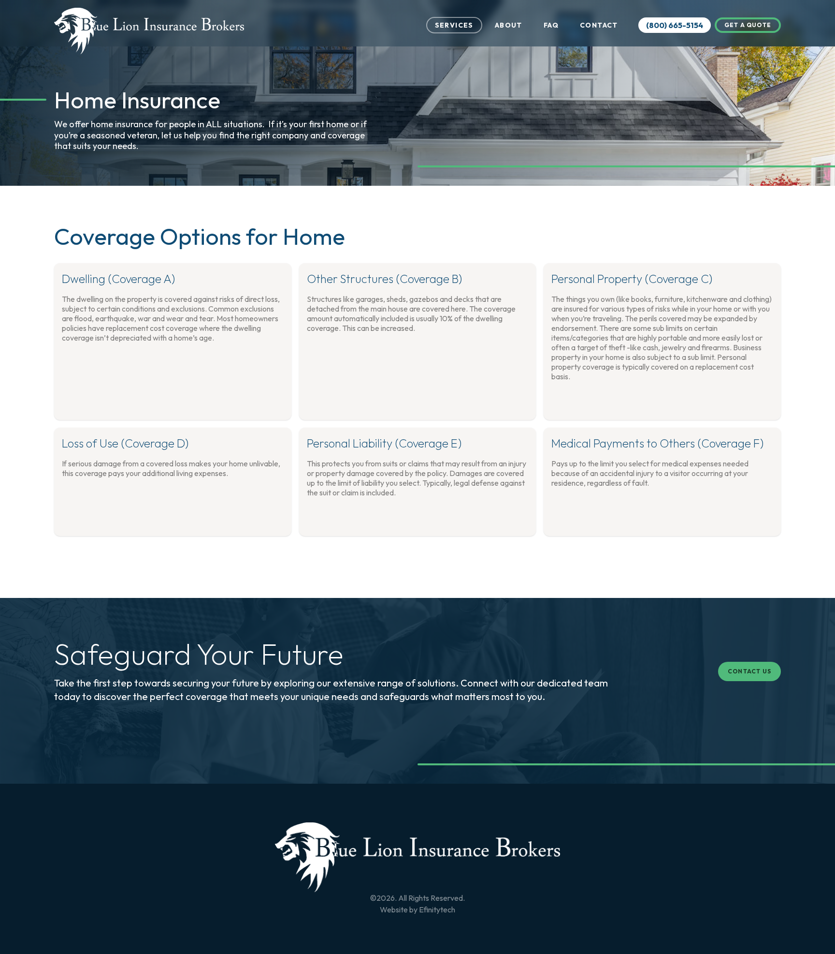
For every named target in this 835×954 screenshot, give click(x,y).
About (508, 25)
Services (454, 25)
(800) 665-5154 (674, 25)
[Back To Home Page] (417, 857)
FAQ (551, 25)
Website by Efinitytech (417, 909)
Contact (599, 25)
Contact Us (749, 671)
